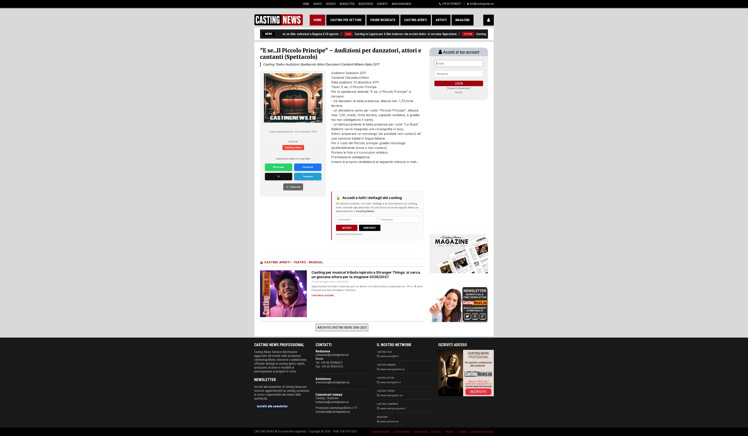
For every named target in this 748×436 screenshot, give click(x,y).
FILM (331, 34)
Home (306, 3)
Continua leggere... (323, 295)
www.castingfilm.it (389, 356)
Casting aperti (415, 20)
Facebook (308, 167)
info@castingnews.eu (482, 3)
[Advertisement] (370, 176)
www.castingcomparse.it (392, 408)
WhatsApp (278, 167)
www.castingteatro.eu (391, 395)
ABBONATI (369, 227)
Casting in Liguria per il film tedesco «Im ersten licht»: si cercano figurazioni (389, 34)
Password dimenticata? (349, 234)
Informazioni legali (482, 431)
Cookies (462, 431)
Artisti (441, 20)
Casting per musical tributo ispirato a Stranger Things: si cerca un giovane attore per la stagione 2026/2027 (365, 274)
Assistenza (365, 3)
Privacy (449, 431)
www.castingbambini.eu (392, 369)
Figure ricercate (382, 20)
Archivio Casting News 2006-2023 (342, 327)
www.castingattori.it (390, 382)
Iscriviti (331, 3)
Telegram (308, 176)
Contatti (382, 3)
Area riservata (381, 431)
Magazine (462, 20)
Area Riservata (401, 3)
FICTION (451, 34)
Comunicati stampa (329, 394)
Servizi (317, 3)
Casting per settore (346, 20)
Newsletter (347, 3)
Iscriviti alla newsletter (272, 406)
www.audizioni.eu (389, 421)
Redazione (323, 351)
